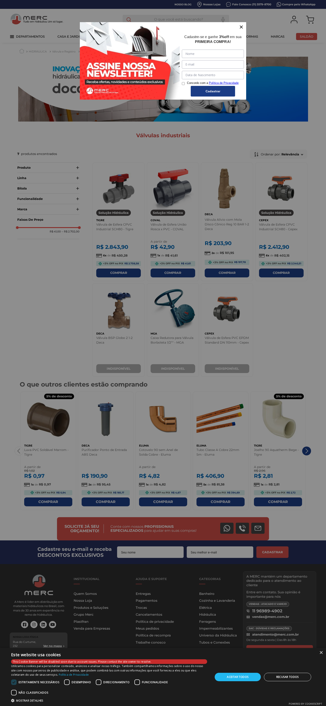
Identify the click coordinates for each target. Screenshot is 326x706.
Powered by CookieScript (305, 703)
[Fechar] (241, 27)
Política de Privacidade (74, 675)
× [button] (321, 652)
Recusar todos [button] (287, 677)
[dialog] (163, 677)
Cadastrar (213, 91)
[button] (109, 700)
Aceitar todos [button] (237, 677)
